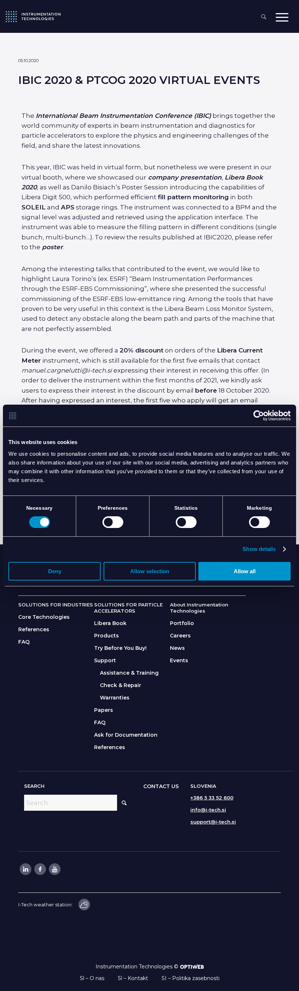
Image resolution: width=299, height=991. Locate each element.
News (177, 648)
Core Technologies (44, 617)
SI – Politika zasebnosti (191, 978)
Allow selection (149, 571)
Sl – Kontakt (133, 978)
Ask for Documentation (126, 735)
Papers (103, 710)
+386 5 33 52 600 (211, 798)
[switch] (112, 522)
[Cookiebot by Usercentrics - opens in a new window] (259, 415)
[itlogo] (33, 16)
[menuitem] (263, 17)
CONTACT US (161, 786)
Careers (180, 635)
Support (105, 660)
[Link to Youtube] (54, 869)
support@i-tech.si (213, 822)
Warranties (114, 697)
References (33, 629)
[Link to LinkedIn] (25, 869)
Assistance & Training (129, 673)
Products (106, 635)
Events (179, 660)
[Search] (263, 17)
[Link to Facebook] (39, 869)
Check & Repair (120, 685)
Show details (259, 549)
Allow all (245, 571)
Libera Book (110, 623)
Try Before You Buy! (120, 648)
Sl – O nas (92, 978)
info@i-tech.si (208, 810)
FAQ (24, 642)
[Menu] (282, 17)
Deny (54, 571)
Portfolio (182, 623)
